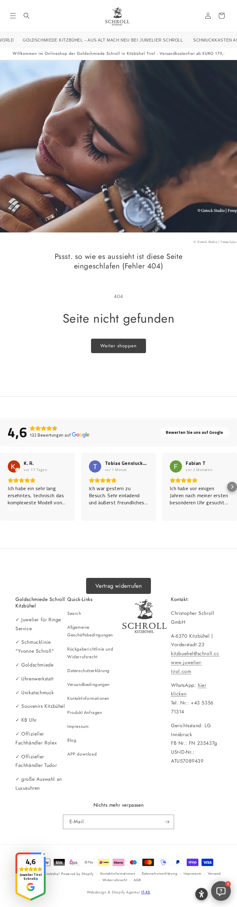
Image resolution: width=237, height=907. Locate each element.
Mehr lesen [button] (20, 509)
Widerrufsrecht (114, 879)
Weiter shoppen (118, 345)
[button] (13, 15)
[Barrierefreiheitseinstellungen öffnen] (201, 894)
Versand (214, 873)
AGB (137, 879)
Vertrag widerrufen (118, 586)
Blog (71, 740)
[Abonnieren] (167, 822)
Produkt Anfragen (84, 712)
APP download (82, 754)
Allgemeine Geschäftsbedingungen (90, 631)
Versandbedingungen (88, 684)
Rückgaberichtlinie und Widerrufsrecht (90, 653)
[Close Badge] (44, 854)
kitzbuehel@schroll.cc (195, 653)
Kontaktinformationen (88, 698)
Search (74, 613)
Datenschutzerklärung (88, 670)
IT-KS (145, 892)
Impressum (78, 726)
